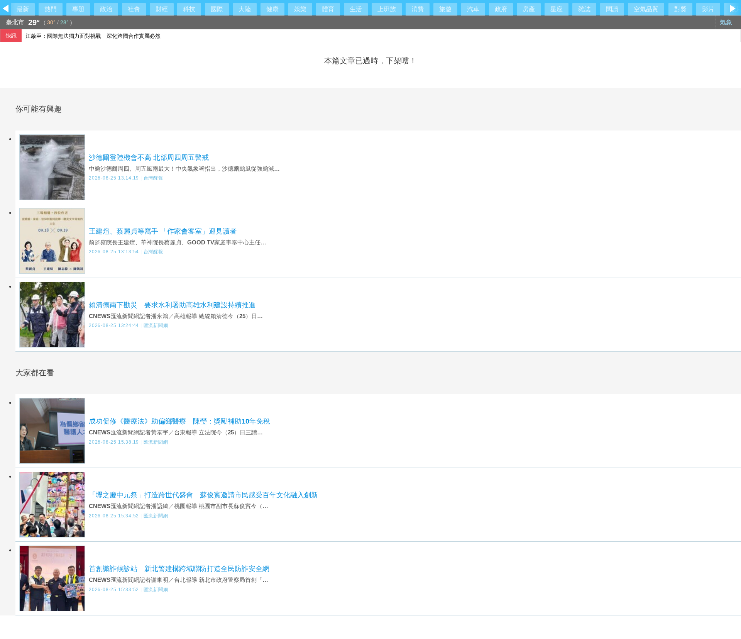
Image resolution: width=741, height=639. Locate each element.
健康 (272, 9)
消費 (417, 9)
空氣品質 (646, 9)
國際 (217, 9)
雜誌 (584, 9)
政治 (106, 9)
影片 (708, 9)
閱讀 (612, 9)
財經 (162, 9)
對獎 (680, 9)
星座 (556, 9)
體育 (328, 9)
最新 (23, 9)
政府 (501, 9)
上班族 (386, 9)
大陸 (245, 9)
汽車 (473, 9)
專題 (78, 9)
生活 (356, 9)
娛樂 (300, 9)
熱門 (50, 9)
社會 (134, 9)
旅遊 (445, 9)
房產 (529, 9)
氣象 (727, 22)
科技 (189, 9)
